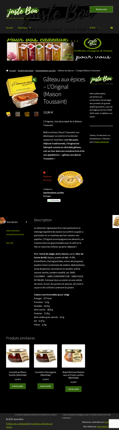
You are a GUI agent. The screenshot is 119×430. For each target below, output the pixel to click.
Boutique (22, 27)
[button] (60, 49)
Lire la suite (17, 386)
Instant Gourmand (25, 70)
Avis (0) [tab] (9, 242)
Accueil (9, 27)
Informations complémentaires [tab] (15, 232)
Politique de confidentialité (18, 423)
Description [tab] (12, 222)
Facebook (108, 422)
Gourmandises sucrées (46, 70)
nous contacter (102, 142)
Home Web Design (105, 426)
